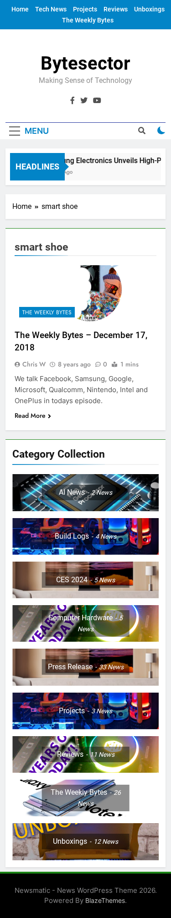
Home (20, 9)
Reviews (116, 9)
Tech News (51, 9)
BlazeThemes (105, 900)
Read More (30, 415)
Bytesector (85, 63)
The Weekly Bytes (88, 20)
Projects (85, 9)
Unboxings (149, 9)
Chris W (34, 364)
